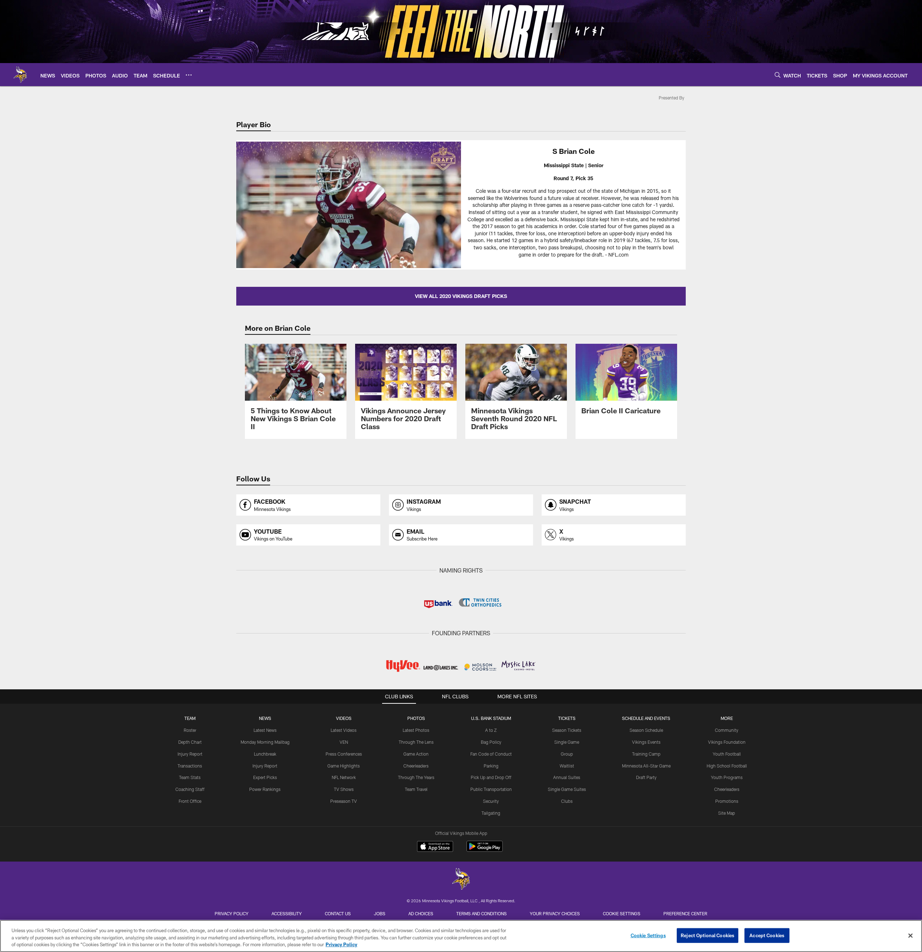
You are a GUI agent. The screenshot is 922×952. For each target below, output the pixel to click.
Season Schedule (646, 730)
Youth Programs (727, 777)
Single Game (566, 741)
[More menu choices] (189, 75)
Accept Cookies (766, 935)
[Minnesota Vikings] (461, 879)
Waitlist (567, 765)
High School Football (727, 765)
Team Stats (190, 777)
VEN (344, 741)
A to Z (491, 730)
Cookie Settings (621, 913)
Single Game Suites (567, 789)
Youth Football (727, 753)
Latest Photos (416, 730)
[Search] (777, 75)
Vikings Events (646, 741)
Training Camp (646, 753)
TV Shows (344, 789)
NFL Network (344, 777)
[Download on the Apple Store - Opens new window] (435, 847)
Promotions (726, 801)
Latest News (265, 730)
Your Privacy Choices (555, 913)
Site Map (726, 812)
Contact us (338, 913)
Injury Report (190, 753)
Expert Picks (265, 777)
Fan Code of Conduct (491, 753)
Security (491, 801)
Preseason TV (343, 801)
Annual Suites (566, 777)
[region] (461, 936)
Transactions (190, 765)
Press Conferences (344, 753)
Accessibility (287, 913)
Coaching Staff (190, 789)
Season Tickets (566, 730)
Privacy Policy (232, 913)
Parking (491, 765)
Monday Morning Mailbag (265, 741)
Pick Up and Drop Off (491, 777)
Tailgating (491, 812)
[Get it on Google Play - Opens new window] (484, 850)
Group (567, 753)
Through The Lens (416, 741)
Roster (190, 730)
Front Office (190, 801)
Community (726, 730)
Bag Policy (491, 741)
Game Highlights (343, 765)
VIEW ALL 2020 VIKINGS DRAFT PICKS (461, 296)
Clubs (567, 801)
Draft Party (646, 777)
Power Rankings (265, 789)
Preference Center (685, 913)
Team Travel (416, 789)
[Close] (910, 935)
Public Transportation (491, 789)
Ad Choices (420, 913)
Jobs (379, 913)
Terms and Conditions (481, 913)
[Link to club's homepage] (20, 74)
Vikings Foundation (727, 741)
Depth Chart (190, 741)
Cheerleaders (416, 765)
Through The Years (416, 777)
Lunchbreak (265, 753)
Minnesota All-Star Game (646, 765)
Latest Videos (344, 730)
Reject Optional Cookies (707, 935)
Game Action (416, 753)
